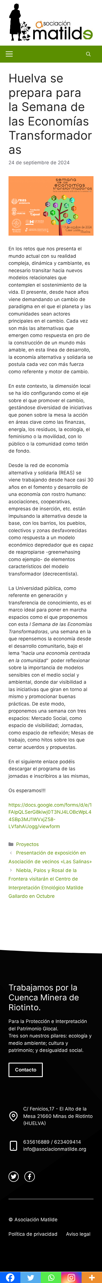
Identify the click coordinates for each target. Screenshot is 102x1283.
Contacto (25, 1070)
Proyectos (27, 844)
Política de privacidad (33, 1234)
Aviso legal (78, 1234)
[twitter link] (13, 1176)
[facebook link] (29, 1176)
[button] (88, 54)
